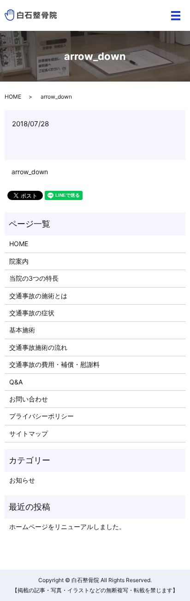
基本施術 (22, 330)
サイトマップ (28, 433)
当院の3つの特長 (34, 278)
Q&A (16, 382)
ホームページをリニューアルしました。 (67, 526)
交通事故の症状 (31, 313)
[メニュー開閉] (175, 15)
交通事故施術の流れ (38, 347)
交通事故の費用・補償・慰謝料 (54, 364)
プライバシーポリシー (41, 416)
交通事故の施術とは (38, 296)
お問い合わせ (28, 399)
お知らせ (22, 480)
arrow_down (30, 172)
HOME (13, 96)
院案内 (19, 261)
